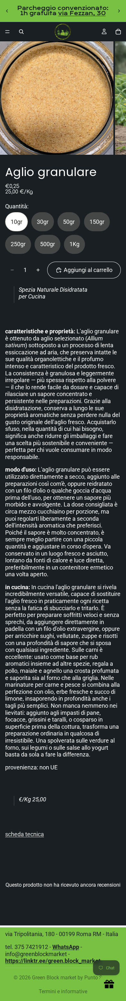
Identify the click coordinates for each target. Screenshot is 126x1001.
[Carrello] (118, 32)
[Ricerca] (21, 32)
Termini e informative (63, 991)
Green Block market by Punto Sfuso (72, 978)
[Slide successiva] (119, 11)
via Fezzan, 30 (82, 13)
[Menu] (7, 31)
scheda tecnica (24, 834)
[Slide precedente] (7, 11)
